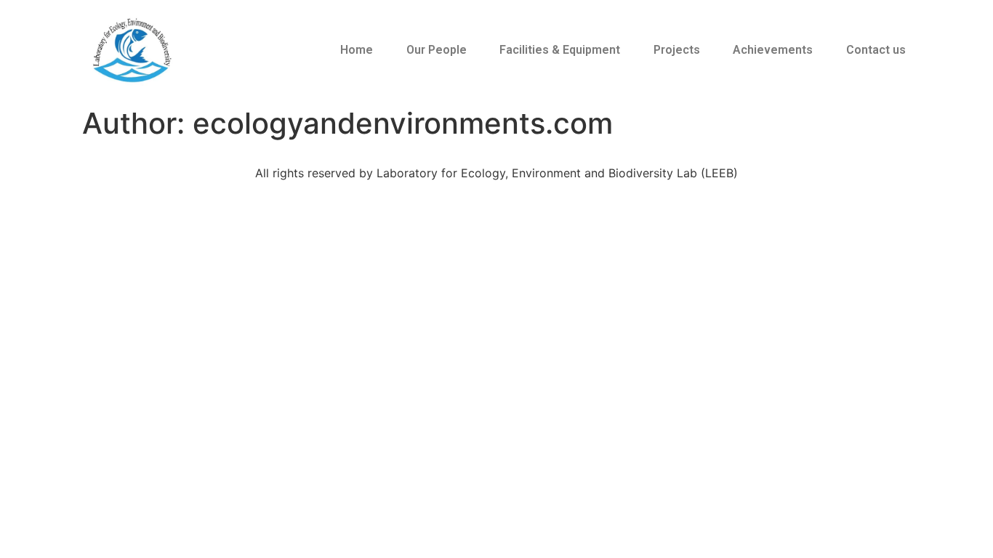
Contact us (876, 50)
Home (356, 50)
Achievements (773, 50)
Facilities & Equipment (559, 50)
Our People (436, 50)
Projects (677, 50)
